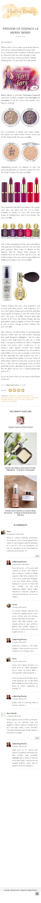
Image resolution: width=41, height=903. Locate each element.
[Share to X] (14, 390)
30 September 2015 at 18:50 (15, 534)
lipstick (35, 398)
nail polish (19, 399)
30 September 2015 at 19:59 (20, 564)
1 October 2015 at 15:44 (19, 661)
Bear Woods (12, 713)
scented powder (9, 401)
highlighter (7, 398)
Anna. (14, 604)
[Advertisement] (20, 861)
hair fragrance (25, 396)
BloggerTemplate (32, 890)
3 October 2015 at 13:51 (14, 716)
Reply (37, 556)
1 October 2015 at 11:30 (19, 642)
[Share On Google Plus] (22, 390)
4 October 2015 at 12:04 (19, 746)
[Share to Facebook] (10, 390)
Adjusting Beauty (19, 562)
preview (30, 399)
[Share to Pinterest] (18, 390)
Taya (9, 531)
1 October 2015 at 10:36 (19, 607)
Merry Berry (7, 399)
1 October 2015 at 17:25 (19, 699)
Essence (13, 396)
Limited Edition (22, 398)
